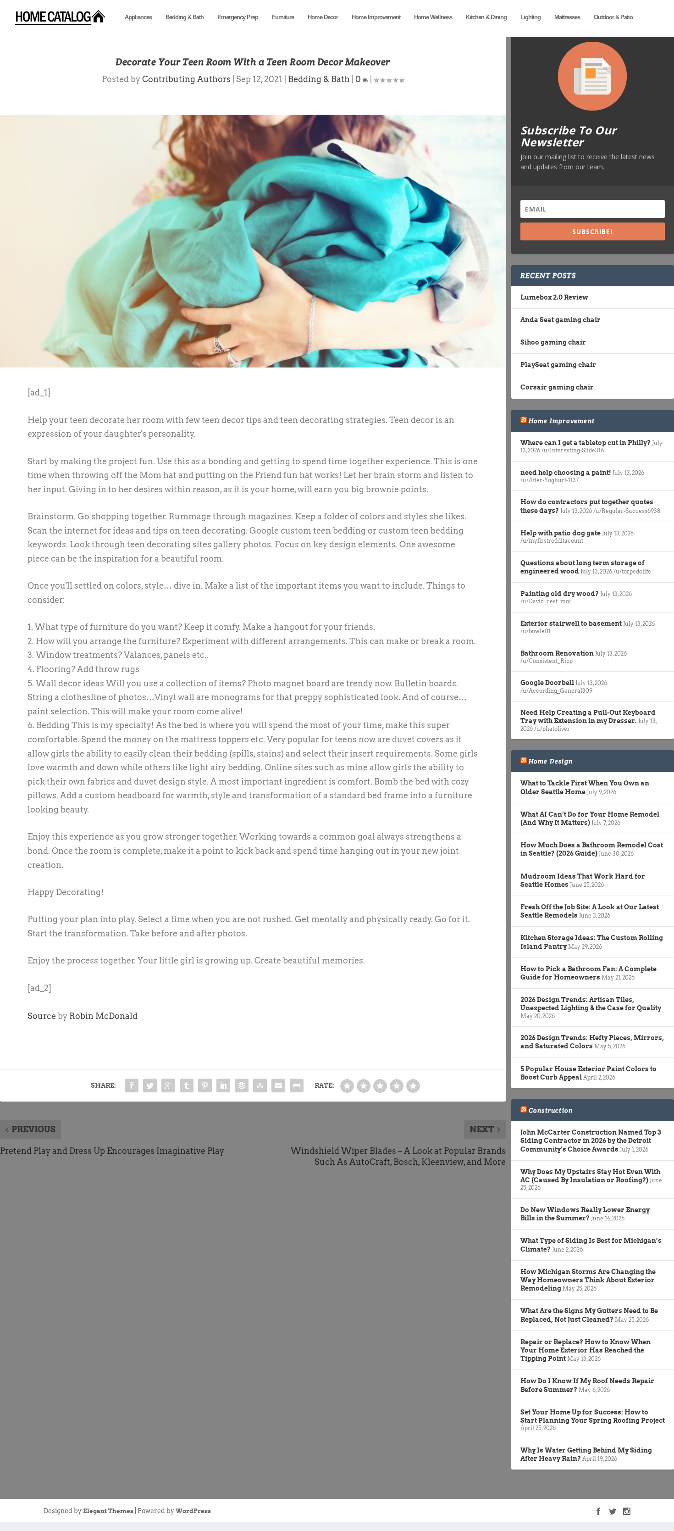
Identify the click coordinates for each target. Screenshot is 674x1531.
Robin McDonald (103, 1016)
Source (42, 1016)
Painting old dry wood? (559, 593)
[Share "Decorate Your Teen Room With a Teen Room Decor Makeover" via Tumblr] (186, 1085)
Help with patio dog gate (560, 533)
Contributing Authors (186, 79)
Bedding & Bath (185, 17)
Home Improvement (376, 17)
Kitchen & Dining (486, 17)
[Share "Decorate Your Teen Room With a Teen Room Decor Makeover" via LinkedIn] (223, 1085)
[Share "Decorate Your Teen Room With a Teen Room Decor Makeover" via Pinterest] (205, 1085)
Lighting (530, 17)
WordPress (193, 1511)
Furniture (283, 17)
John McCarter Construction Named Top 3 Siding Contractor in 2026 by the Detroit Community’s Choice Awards (590, 1140)
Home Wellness (433, 17)
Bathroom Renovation (557, 653)
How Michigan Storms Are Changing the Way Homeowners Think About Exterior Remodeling (588, 1280)
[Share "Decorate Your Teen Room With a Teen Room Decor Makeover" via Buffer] (241, 1085)
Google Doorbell (547, 682)
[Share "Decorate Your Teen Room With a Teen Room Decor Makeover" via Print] (296, 1085)
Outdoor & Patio (613, 17)
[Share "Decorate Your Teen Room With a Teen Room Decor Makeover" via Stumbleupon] (260, 1085)
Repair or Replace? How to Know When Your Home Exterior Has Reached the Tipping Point (585, 1350)
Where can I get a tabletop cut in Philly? (585, 442)
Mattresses (567, 17)
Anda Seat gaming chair (560, 319)
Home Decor (323, 17)
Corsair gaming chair (557, 387)
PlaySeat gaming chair (558, 364)
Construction (551, 1110)
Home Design (551, 761)
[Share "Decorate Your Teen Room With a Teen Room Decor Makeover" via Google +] (168, 1085)
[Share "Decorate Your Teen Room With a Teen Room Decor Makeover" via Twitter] (150, 1085)
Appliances (138, 17)
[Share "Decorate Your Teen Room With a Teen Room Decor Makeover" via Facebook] (131, 1085)
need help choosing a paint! (565, 472)
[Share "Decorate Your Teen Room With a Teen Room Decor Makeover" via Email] (278, 1085)
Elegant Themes (108, 1511)
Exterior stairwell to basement (571, 623)
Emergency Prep (237, 17)
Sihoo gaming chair (553, 342)
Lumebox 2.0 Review (554, 297)
